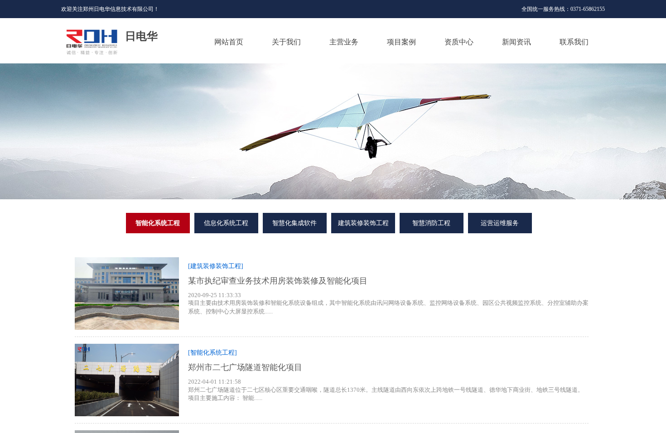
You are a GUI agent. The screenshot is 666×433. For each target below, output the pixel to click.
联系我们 (574, 42)
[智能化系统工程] (212, 352)
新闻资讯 (516, 42)
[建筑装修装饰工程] (215, 266)
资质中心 (458, 42)
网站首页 (228, 42)
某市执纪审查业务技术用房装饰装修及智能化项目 (277, 280)
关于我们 (286, 42)
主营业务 (343, 42)
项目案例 (401, 42)
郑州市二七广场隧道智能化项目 (245, 367)
